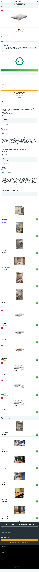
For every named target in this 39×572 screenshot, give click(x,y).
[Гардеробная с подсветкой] (19, 509)
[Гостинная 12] (19, 442)
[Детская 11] (19, 476)
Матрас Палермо (4, 374)
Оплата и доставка (4, 555)
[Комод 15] (19, 210)
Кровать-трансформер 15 (5, 267)
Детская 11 (3, 482)
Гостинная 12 (3, 449)
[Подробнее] (37, 435)
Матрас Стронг (3, 356)
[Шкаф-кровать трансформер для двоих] (19, 277)
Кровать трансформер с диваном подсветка (8, 233)
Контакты (2, 558)
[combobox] (3, 530)
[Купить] (37, 219)
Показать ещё (19, 521)
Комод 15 (2, 217)
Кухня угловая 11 (4, 300)
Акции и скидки (3, 546)
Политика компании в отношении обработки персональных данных (19, 565)
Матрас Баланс (3, 339)
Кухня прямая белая (4, 432)
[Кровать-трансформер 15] (19, 260)
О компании (3, 549)
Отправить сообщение (19, 540)
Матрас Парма (3, 409)
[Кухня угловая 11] (19, 294)
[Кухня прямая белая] (19, 426)
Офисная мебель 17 (4, 499)
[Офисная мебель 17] (19, 493)
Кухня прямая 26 (4, 250)
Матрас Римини (3, 391)
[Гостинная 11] (19, 459)
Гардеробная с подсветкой (5, 516)
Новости (2, 552)
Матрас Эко (3, 321)
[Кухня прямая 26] (19, 244)
